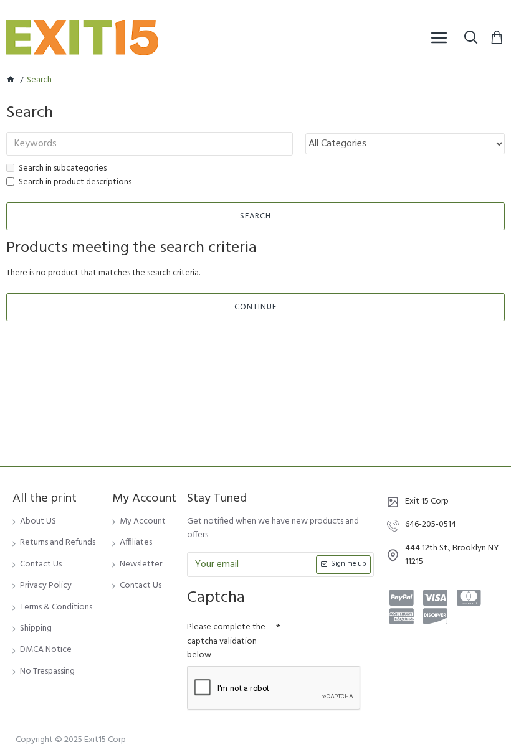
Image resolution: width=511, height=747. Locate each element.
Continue (255, 307)
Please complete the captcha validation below (226, 641)
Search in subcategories (63, 169)
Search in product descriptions (75, 182)
